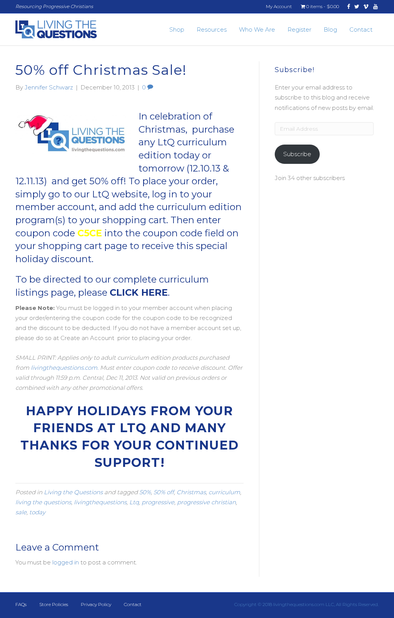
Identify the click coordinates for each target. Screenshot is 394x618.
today (37, 512)
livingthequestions (100, 502)
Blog (330, 29)
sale (21, 512)
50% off (164, 492)
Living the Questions (73, 492)
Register (299, 29)
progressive (158, 502)
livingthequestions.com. (64, 367)
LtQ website (120, 194)
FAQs (21, 604)
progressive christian (206, 502)
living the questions (43, 502)
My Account (279, 6)
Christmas (191, 492)
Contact (360, 29)
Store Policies (53, 604)
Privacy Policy (96, 604)
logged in (65, 562)
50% (145, 492)
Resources (212, 29)
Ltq (134, 502)
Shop (176, 29)
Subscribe (297, 154)
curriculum (224, 492)
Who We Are (257, 29)
